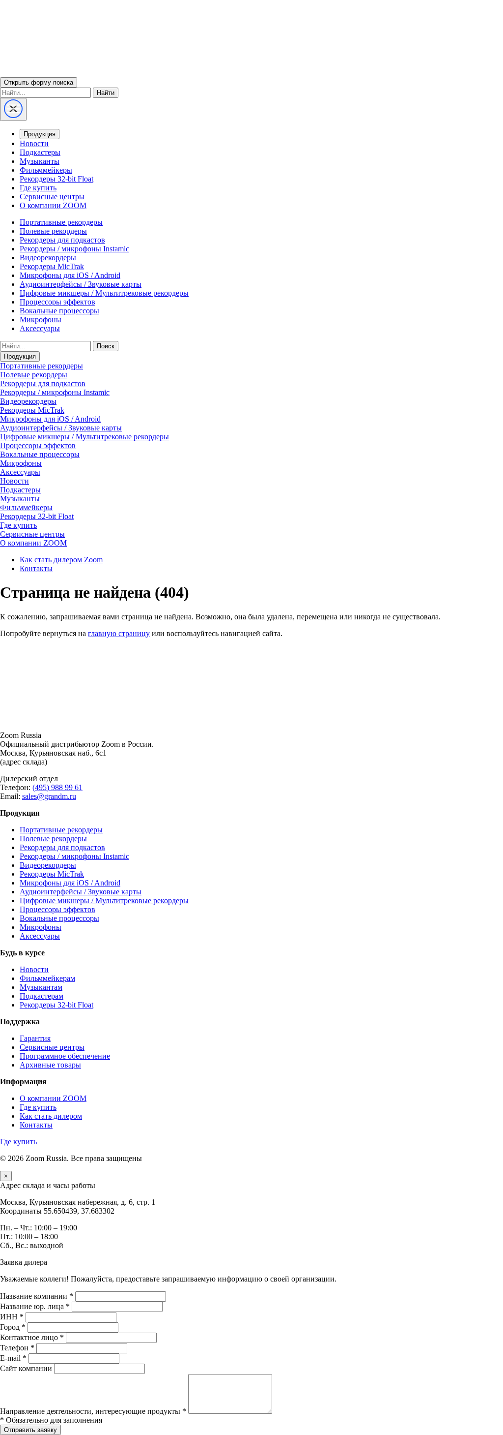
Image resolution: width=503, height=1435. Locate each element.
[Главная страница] (251, 718)
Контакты (36, 568)
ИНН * (12, 1317)
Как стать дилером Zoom (61, 559)
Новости (34, 143)
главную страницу (119, 633)
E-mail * (13, 1358)
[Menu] (13, 109)
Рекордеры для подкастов (62, 240)
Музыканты (39, 161)
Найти (105, 92)
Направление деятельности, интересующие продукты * (93, 1411)
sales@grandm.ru (49, 796)
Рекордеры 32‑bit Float (56, 1005)
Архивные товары (50, 1065)
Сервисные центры (52, 196)
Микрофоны (40, 319)
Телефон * (17, 1347)
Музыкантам (41, 987)
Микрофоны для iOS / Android (70, 275)
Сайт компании (26, 1368)
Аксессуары (40, 328)
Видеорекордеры (48, 257)
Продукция (40, 134)
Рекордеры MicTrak (52, 266)
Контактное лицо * (32, 1337)
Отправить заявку (30, 1430)
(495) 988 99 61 (57, 787)
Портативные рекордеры (61, 222)
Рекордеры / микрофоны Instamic (74, 248)
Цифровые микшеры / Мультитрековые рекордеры (104, 293)
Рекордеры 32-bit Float (56, 179)
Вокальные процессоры (59, 310)
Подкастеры (40, 152)
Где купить (38, 187)
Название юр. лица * (35, 1306)
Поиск (105, 346)
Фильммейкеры (46, 170)
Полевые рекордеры (53, 231)
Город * (13, 1327)
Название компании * (36, 1296)
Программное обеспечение (65, 1056)
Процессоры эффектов (57, 302)
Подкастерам (41, 996)
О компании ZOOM (53, 205)
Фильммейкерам (47, 978)
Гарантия (35, 1038)
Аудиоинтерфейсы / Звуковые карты (80, 284)
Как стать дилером (51, 1116)
